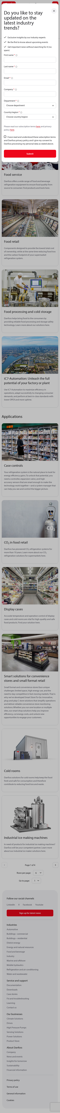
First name (9, 55)
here (38, 126)
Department (10, 100)
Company (9, 89)
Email (7, 77)
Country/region (12, 112)
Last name (9, 66)
